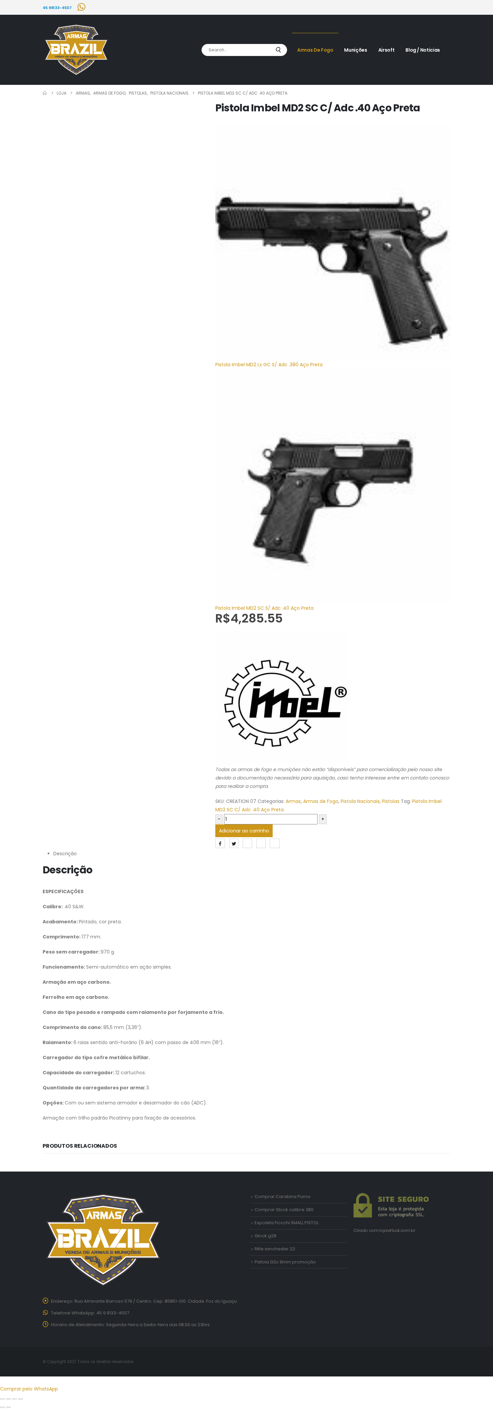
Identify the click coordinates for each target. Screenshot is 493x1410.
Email (274, 843)
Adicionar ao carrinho (244, 830)
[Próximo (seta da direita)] (8, 1407)
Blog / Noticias (422, 50)
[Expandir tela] (8, 1399)
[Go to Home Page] (45, 93)
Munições (355, 50)
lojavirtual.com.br (397, 1230)
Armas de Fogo (315, 50)
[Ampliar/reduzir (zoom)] (2, 1399)
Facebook (220, 843)
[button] (4, 1380)
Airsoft (386, 50)
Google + (261, 843)
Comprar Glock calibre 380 (284, 1209)
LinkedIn (247, 843)
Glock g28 (265, 1236)
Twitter (234, 843)
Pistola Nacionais (360, 801)
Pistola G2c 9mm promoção (285, 1262)
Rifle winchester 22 (275, 1249)
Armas (293, 801)
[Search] (278, 50)
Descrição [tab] (65, 853)
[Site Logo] (76, 50)
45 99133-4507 (57, 7)
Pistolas (390, 801)
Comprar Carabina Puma (282, 1196)
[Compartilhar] (14, 1399)
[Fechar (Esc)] (20, 1399)
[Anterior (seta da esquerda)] (2, 1407)
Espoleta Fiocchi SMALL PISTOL (287, 1222)
